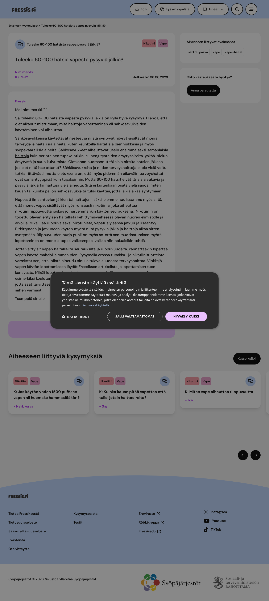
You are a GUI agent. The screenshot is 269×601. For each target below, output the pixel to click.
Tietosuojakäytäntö (95, 305)
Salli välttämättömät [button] (134, 316)
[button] (75, 316)
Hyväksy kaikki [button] (186, 316)
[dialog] (134, 300)
